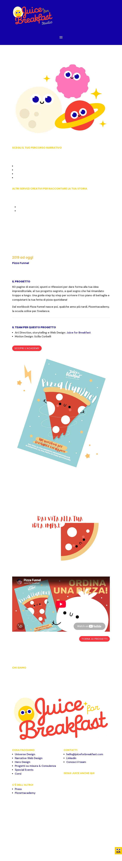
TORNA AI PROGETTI (94, 639)
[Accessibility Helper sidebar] (118, 850)
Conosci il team (76, 762)
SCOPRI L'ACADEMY (27, 348)
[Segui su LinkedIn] (84, 782)
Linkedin (71, 758)
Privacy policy (85, 846)
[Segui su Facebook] (66, 782)
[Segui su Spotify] (89, 782)
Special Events (24, 770)
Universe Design (25, 754)
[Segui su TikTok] (101, 782)
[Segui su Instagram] (72, 782)
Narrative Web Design (28, 758)
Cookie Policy (99, 846)
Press (18, 789)
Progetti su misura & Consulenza (35, 766)
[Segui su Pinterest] (78, 782)
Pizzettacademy (25, 793)
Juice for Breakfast (79, 332)
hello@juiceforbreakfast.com (84, 754)
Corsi (18, 773)
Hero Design (22, 762)
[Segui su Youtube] (95, 782)
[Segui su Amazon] (66, 788)
